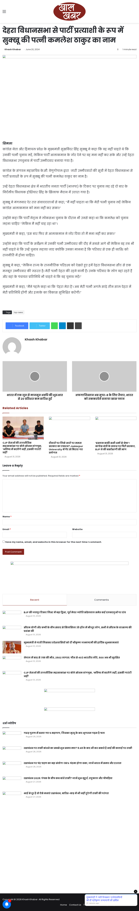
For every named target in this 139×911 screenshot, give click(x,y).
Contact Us (75, 904)
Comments (101, 600)
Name (7, 516)
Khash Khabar (13, 49)
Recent (34, 600)
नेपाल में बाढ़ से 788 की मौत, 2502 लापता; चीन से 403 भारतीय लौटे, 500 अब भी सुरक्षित (72, 657)
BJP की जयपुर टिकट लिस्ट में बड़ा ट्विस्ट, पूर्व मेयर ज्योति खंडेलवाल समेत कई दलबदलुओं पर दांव (75, 612)
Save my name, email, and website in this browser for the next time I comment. (53, 542)
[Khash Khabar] (69, 11)
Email (7, 529)
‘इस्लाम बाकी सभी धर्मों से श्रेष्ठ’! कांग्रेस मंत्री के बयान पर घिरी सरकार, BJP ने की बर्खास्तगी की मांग (115, 446)
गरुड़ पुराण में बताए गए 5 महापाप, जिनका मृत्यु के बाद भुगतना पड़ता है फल (64, 733)
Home (63, 904)
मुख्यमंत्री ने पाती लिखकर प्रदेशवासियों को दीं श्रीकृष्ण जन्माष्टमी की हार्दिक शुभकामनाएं (71, 642)
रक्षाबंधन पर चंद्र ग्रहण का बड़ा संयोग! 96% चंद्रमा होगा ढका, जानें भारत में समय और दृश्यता (72, 763)
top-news (18, 312)
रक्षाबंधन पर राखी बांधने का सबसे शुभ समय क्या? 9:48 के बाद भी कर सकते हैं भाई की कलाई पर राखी (78, 748)
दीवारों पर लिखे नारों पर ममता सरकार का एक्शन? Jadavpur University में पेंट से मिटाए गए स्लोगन (66, 447)
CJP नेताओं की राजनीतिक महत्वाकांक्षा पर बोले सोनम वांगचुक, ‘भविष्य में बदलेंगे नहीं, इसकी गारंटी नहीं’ (22, 447)
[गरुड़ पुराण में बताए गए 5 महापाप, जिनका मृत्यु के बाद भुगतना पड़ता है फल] (12, 737)
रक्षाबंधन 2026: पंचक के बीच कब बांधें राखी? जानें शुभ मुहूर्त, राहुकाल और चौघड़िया (68, 778)
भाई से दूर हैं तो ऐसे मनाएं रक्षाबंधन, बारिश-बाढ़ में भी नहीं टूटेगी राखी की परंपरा (66, 793)
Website (77, 529)
